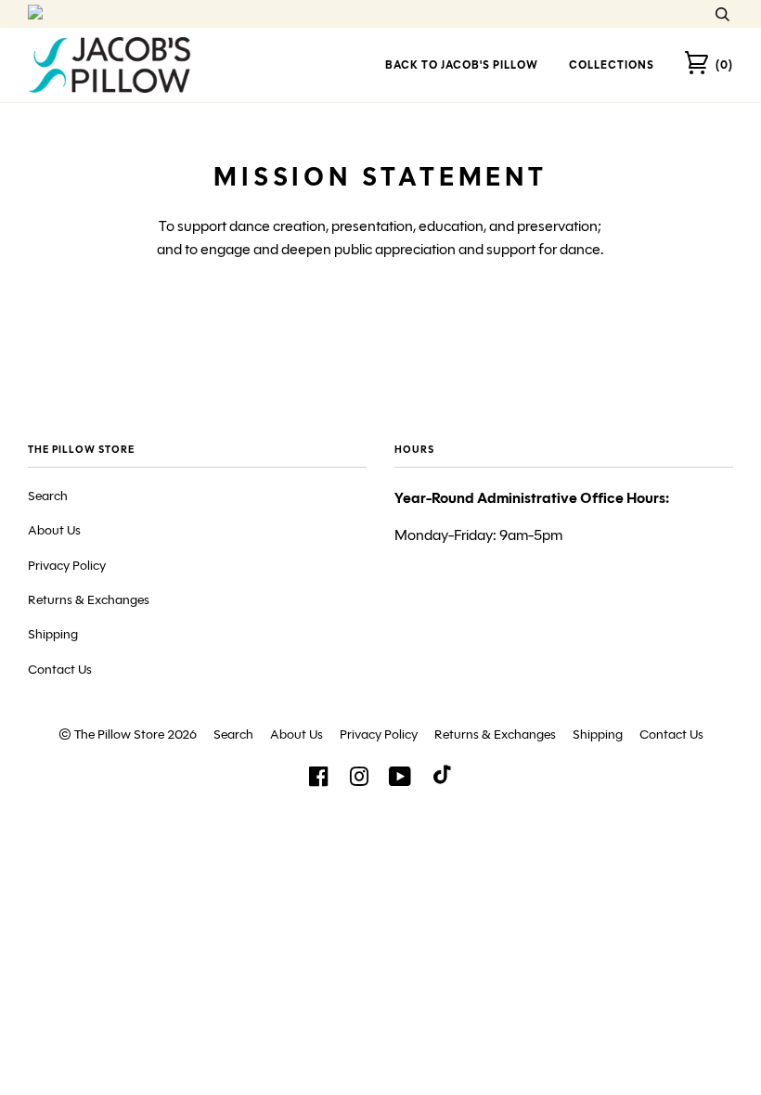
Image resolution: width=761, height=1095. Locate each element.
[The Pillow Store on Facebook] (318, 782)
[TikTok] (442, 778)
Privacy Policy (67, 565)
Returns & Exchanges (88, 600)
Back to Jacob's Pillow (461, 64)
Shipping (53, 634)
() (724, 64)
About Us (54, 530)
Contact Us (60, 669)
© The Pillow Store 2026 (127, 734)
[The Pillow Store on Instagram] (359, 782)
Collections (611, 64)
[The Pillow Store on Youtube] (400, 782)
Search (48, 496)
